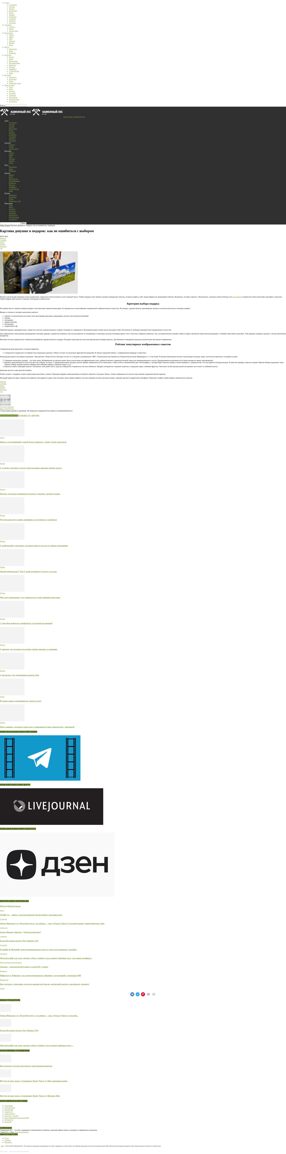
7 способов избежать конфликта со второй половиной (26, 623)
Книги (11, 57)
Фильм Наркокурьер (10, 906)
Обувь (11, 29)
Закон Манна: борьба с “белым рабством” (20, 932)
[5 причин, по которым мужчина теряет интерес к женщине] (12, 643)
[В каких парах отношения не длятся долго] (12, 695)
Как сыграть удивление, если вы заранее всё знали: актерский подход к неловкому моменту (44, 984)
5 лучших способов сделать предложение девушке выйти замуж (31, 468)
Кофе (11, 73)
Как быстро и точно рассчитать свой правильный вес (26, 1066)
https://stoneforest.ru (7, 409)
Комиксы (12, 65)
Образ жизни (9, 85)
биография (237, 297)
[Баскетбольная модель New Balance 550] (5, 1026)
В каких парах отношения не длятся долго (20, 701)
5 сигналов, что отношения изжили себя (19, 675)
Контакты (8, 1142)
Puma (11, 45)
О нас (6, 1138)
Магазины (13, 49)
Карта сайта (4, 1151)
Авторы (7, 1140)
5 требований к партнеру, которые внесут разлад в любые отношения (34, 545)
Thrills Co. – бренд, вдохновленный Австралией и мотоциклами (31, 915)
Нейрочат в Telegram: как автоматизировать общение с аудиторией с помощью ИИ (40, 975)
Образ (2, 225)
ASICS (11, 35)
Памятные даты (15, 83)
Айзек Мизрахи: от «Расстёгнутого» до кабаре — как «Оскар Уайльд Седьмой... (39, 1015)
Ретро (11, 81)
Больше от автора (28, 415)
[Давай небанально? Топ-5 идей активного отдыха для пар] (12, 565)
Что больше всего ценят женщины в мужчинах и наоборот (28, 520)
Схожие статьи (9, 415)
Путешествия (14, 99)
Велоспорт (13, 11)
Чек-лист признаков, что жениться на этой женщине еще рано (30, 597)
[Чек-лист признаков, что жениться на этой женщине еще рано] (12, 591)
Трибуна (12, 21)
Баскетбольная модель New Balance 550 (19, 941)
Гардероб (8, 25)
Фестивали (13, 97)
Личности (13, 77)
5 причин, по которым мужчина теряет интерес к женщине (28, 649)
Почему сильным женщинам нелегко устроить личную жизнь (30, 494)
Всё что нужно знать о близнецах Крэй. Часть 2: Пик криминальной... (34, 1081)
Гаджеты (12, 93)
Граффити (13, 69)
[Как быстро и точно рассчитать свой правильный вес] (5, 1062)
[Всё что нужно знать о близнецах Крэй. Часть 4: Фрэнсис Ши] (5, 1091)
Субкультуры (14, 71)
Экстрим (12, 23)
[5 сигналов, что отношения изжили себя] (12, 669)
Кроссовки (8, 33)
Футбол (12, 7)
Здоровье (12, 95)
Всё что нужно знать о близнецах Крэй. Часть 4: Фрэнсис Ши (30, 1096)
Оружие (12, 91)
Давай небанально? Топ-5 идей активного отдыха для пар (28, 571)
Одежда (12, 27)
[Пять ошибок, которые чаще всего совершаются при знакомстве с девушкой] (12, 721)
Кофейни (12, 53)
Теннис (12, 9)
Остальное (13, 101)
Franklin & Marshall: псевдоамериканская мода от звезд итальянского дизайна (38, 949)
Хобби (2, 567)
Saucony (12, 41)
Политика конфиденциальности (19, 1151)
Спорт (6, 3)
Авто (11, 87)
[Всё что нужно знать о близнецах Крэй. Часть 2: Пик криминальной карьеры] (5, 1077)
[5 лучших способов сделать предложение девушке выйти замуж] (12, 462)
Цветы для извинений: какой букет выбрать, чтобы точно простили (33, 442)
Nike (10, 39)
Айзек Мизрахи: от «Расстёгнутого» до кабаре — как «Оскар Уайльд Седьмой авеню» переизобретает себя (52, 923)
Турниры (12, 19)
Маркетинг (4, 980)
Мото (11, 89)
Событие (3, 936)
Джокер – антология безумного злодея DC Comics (24, 967)
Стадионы (13, 5)
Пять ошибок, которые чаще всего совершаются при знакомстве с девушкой (37, 727)
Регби (11, 13)
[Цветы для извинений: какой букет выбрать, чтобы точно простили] (12, 436)
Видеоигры (13, 61)
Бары (11, 51)
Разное (7, 225)
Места (6, 47)
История (7, 75)
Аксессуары (13, 31)
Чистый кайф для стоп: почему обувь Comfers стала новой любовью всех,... (36, 1045)
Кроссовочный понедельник (11, 963)
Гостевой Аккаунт (7, 407)
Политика (13, 79)
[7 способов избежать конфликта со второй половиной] (12, 617)
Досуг (2, 438)
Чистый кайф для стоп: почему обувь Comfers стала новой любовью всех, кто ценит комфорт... (46, 958)
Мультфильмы (14, 63)
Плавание (12, 17)
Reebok (11, 43)
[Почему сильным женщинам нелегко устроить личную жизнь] (12, 487)
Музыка (12, 67)
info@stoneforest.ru (22, 1132)
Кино (11, 59)
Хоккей (12, 15)
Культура (7, 55)
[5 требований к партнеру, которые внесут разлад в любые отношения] (12, 539)
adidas (11, 37)
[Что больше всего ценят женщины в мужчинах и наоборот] (12, 513)
